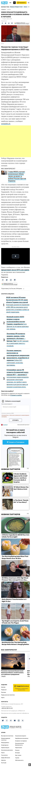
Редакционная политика (8, 695)
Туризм (17, 757)
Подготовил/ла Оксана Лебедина (11, 288)
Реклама (3, 692)
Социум (17, 750)
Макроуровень (5, 742)
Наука (3, 752)
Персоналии (18, 747)
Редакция (4, 689)
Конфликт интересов (21, 741)
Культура (3, 762)
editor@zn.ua (25, 713)
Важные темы (5, 6)
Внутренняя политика (7, 736)
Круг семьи (18, 755)
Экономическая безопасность (19, 744)
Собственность (19, 760)
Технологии (4, 755)
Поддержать (22, 2)
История (17, 752)
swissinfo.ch (5, 124)
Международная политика (5, 739)
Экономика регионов (7, 750)
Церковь (3, 760)
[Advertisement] (15, 141)
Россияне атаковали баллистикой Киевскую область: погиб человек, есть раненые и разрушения (12, 672)
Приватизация (5, 747)
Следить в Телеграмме (16, 442)
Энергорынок (4, 745)
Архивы (3, 687)
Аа (14, 2)
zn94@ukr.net (21, 710)
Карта (2, 697)
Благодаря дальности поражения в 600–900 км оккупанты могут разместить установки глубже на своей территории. (17, 304)
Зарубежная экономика (21, 738)
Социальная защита (20, 736)
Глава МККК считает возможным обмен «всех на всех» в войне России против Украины (17, 176)
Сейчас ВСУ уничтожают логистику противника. (18, 358)
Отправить (15, 420)
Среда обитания (5, 757)
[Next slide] (28, 7)
